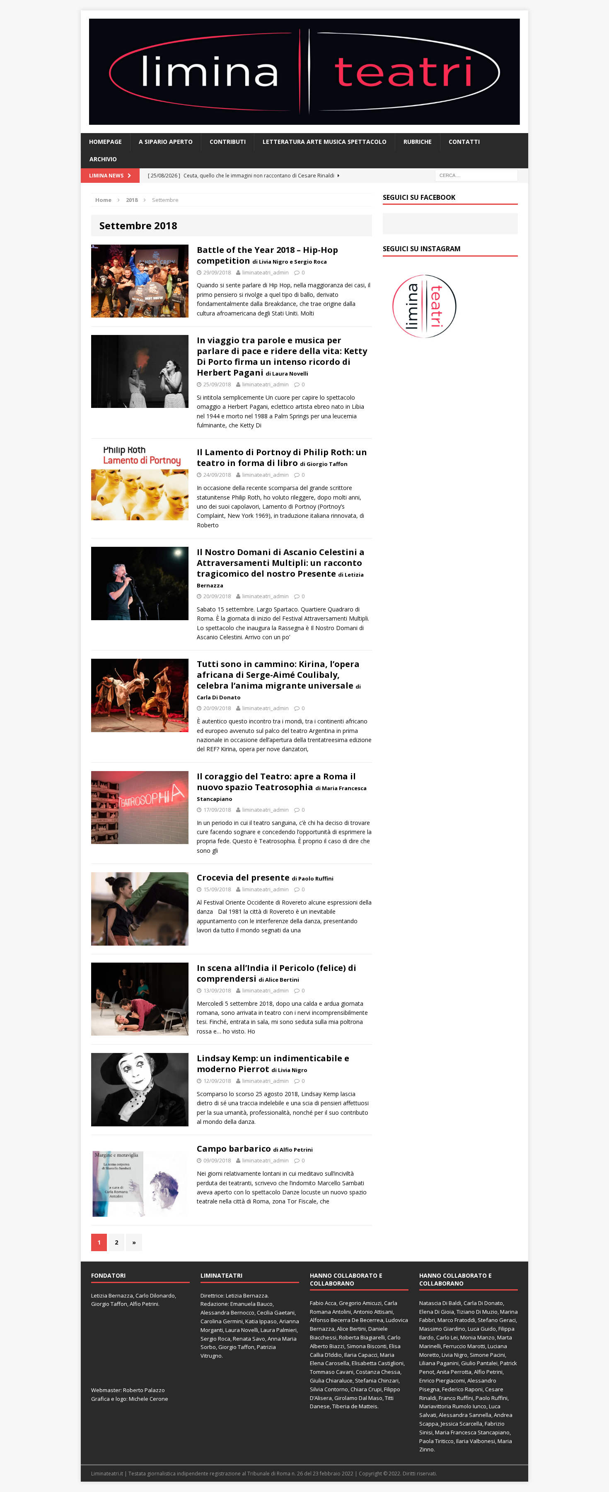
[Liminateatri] (304, 71)
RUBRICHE (418, 142)
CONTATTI (464, 142)
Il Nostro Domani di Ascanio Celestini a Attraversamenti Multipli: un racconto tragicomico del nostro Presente (281, 567)
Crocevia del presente (265, 877)
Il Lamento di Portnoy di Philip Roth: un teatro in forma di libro (282, 457)
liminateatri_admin (265, 272)
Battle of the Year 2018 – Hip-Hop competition (267, 255)
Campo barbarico (255, 1148)
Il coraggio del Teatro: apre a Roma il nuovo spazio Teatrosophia (282, 787)
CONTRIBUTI (228, 142)
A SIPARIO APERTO (166, 142)
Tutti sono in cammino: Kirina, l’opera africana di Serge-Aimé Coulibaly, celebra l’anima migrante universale (279, 679)
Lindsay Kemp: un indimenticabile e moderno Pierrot (273, 1064)
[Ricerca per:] (476, 175)
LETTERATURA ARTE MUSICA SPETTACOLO (325, 142)
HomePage (105, 142)
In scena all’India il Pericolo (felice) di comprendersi (276, 973)
